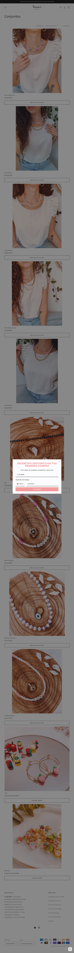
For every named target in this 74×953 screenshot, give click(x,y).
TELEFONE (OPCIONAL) (22, 480)
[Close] (59, 461)
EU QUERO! (37, 489)
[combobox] (20, 484)
